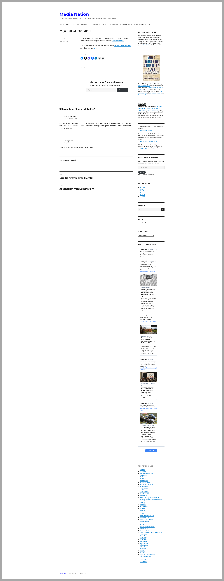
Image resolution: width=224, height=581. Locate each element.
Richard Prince (144, 547)
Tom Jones (143, 558)
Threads (142, 191)
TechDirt (142, 552)
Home (61, 24)
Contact (76, 24)
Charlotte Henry (144, 479)
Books (95, 24)
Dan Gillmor (143, 490)
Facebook (142, 187)
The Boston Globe (143, 95)
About (68, 24)
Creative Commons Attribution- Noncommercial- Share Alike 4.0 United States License (150, 108)
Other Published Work (110, 24)
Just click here (147, 45)
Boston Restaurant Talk (146, 473)
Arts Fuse (142, 469)
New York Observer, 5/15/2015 (148, 141)
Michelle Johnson (145, 530)
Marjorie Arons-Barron (146, 519)
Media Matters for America (147, 526)
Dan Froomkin (144, 488)
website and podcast (144, 85)
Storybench (143, 549)
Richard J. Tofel (144, 545)
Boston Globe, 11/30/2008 (147, 148)
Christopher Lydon (145, 482)
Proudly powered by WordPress (77, 573)
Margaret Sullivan (145, 517)
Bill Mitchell (143, 471)
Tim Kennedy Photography (147, 554)
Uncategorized (63, 41)
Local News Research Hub (147, 515)
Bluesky (142, 189)
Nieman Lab (143, 536)
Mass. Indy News (126, 24)
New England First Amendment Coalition (151, 532)
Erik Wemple (143, 495)
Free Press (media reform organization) (151, 499)
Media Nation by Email (142, 24)
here (94, 48)
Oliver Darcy (143, 538)
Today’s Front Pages (145, 556)
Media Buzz (143, 525)
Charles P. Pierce (144, 477)
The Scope (142, 550)
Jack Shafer (143, 504)
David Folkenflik (144, 493)
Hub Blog (142, 503)
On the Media (143, 539)
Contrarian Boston (145, 486)
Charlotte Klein (144, 480)
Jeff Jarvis (142, 510)
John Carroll (143, 512)
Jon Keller (142, 514)
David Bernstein (144, 492)
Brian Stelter (143, 475)
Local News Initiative (156, 93)
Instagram (143, 196)
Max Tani (142, 523)
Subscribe (122, 90)
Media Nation (74, 14)
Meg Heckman (144, 528)
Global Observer (144, 501)
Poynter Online (144, 543)
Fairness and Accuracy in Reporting (149, 497)
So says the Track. (118, 41)
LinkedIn (142, 194)
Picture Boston (144, 541)
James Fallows (144, 506)
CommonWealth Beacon (146, 484)
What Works (143, 561)
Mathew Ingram (144, 521)
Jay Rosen (142, 508)
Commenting (86, 24)
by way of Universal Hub (122, 45)
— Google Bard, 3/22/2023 (145, 130)
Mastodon (142, 193)
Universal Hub (144, 560)
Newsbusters (143, 534)
